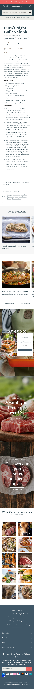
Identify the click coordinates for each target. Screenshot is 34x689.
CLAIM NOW (25, 350)
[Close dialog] (31, 334)
